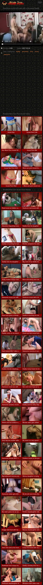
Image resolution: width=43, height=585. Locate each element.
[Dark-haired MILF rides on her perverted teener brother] (11, 342)
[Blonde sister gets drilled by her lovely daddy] (32, 414)
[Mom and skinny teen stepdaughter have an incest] (32, 271)
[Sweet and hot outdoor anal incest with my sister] (11, 414)
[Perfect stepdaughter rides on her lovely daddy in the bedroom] (32, 503)
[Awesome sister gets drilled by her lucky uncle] (11, 485)
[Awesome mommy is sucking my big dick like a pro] (32, 342)
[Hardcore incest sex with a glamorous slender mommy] (11, 378)
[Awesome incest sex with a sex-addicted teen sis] (11, 289)
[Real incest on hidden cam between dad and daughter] (11, 200)
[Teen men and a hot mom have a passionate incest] (11, 539)
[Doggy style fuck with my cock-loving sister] (11, 521)
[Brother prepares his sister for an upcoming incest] (32, 235)
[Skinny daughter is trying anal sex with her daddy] (32, 468)
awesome (7, 54)
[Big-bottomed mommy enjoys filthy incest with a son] (11, 468)
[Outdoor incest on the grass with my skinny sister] (32, 450)
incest (37, 51)
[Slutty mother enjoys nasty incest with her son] (11, 271)
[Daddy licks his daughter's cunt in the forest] (11, 253)
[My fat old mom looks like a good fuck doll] (32, 485)
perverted (25, 51)
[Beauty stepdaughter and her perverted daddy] (32, 521)
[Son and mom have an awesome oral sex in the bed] (32, 378)
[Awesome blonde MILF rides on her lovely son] (11, 450)
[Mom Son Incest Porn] (12, 3)
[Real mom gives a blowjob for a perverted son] (11, 307)
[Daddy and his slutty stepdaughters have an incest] (32, 396)
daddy (18, 51)
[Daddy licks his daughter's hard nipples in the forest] (32, 217)
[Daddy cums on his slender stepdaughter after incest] (11, 325)
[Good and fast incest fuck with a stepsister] (32, 325)
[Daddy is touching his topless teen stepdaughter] (11, 235)
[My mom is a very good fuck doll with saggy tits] (32, 432)
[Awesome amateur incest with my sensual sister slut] (11, 396)
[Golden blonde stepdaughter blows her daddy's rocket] (11, 360)
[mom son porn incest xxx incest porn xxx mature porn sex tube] (40, 3)
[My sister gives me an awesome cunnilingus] (11, 503)
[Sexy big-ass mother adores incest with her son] (11, 432)
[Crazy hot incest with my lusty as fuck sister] (32, 539)
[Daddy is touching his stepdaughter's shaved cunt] (32, 307)
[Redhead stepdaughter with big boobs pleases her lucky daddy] (11, 575)
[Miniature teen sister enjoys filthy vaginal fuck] (32, 575)
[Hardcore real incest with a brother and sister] (32, 200)
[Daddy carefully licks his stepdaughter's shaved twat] (32, 557)
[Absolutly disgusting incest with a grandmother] (11, 217)
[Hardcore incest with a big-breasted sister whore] (32, 289)
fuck (31, 51)
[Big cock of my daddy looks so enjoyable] (32, 253)
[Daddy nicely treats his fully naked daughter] (32, 360)
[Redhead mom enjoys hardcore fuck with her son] (11, 557)
